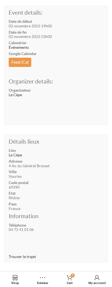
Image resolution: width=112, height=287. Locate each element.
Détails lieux (24, 141)
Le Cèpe (15, 95)
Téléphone (17, 225)
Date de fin (18, 32)
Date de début (20, 21)
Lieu (12, 150)
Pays (13, 204)
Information (24, 216)
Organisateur (20, 90)
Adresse (15, 161)
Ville (13, 172)
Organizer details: (31, 81)
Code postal (19, 182)
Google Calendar (23, 53)
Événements (19, 47)
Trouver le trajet (22, 256)
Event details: (25, 12)
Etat (12, 193)
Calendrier (18, 43)
